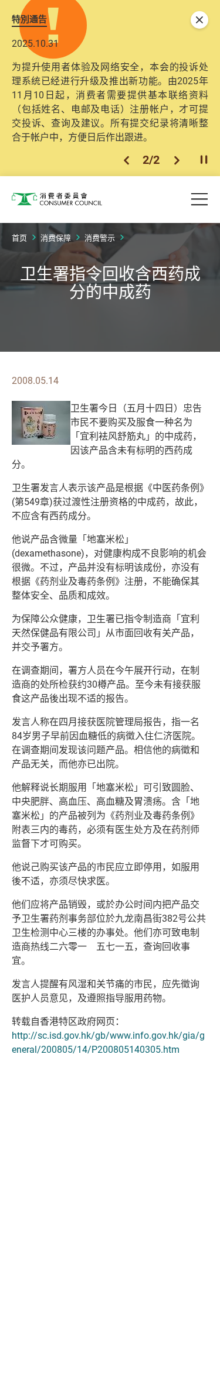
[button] (126, 160)
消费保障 (55, 237)
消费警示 (99, 237)
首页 (19, 237)
